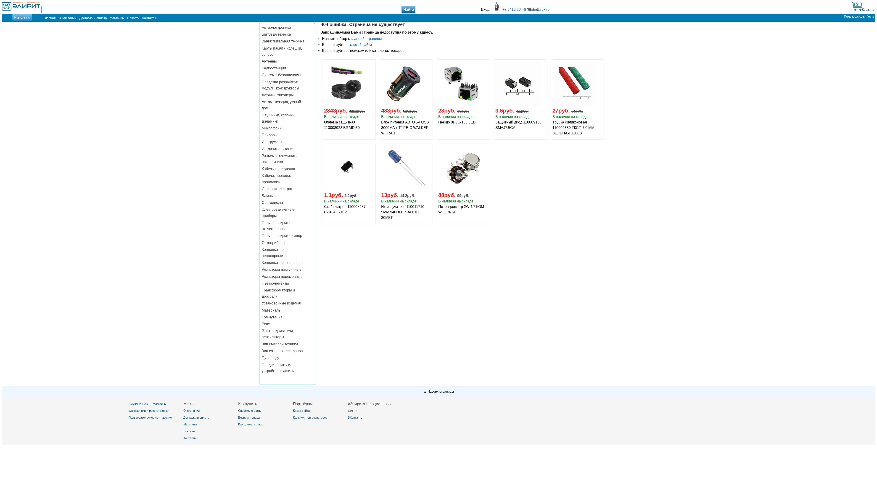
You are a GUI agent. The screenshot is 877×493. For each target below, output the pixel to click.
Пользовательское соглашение (150, 417)
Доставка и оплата (93, 18)
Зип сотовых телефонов (282, 351)
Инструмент (272, 142)
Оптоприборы (273, 243)
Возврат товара (249, 417)
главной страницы (366, 39)
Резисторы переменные (282, 276)
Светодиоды (272, 203)
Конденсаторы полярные (283, 263)
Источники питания (278, 149)
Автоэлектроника (276, 27)
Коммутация (272, 317)
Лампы (268, 196)
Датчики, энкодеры (278, 95)
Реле (266, 324)
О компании (67, 18)
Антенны (269, 61)
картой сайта (361, 45)
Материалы (271, 310)
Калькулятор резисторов (310, 417)
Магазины (117, 18)
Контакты (149, 18)
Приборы (269, 135)
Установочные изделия (281, 303)
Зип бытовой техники (280, 344)
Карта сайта (301, 410)
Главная (49, 18)
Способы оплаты (249, 410)
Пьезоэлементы (275, 283)
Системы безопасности (281, 75)
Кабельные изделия (278, 169)
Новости (133, 18)
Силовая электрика (278, 189)
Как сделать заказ (251, 424)
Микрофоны (272, 128)
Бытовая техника (276, 34)
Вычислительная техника (283, 41)
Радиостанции (274, 68)
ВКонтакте (355, 417)
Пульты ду (270, 358)
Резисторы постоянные (281, 269)
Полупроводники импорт (283, 236)
